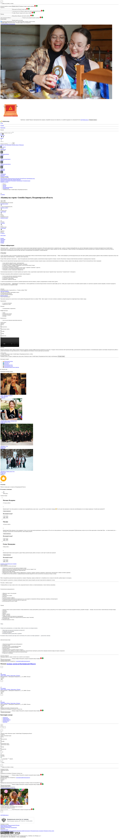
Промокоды (46, 830)
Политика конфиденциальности (24, 830)
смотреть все (3, 149)
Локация (2, 241)
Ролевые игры (6, 720)
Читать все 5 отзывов (11, 563)
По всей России (23, 178)
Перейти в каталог (4, 176)
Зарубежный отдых (31, 178)
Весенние (6, 826)
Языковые (2, 180)
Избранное (21, 144)
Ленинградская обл (11, 178)
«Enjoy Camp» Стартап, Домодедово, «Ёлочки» (10, 689)
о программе (3, 211)
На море (17, 178)
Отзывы (2, 144)
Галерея (2, 238)
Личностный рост (7, 719)
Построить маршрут (4, 291)
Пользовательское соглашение (37, 830)
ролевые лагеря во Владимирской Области (21, 664)
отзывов (2, 194)
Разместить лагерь (4, 829)
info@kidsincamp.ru (85, 119)
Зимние (2, 826)
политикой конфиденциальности (8, 24)
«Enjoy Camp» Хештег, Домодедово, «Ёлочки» (10, 675)
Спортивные (7, 180)
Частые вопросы (8, 830)
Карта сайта (51, 830)
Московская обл (3, 178)
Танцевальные (19, 180)
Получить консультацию (5, 712)
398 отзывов (3, 674)
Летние (9, 826)
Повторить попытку (93, 119)
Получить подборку (4, 776)
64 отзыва (2, 702)
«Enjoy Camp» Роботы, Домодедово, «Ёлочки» (10, 703)
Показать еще (4, 369)
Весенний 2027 (9, 179)
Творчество (5, 717)
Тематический (6, 718)
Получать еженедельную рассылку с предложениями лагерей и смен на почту (18, 21)
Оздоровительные (26, 180)
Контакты (15, 830)
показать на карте (4, 207)
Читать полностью (6, 511)
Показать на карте (4, 203)
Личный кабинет (15, 144)
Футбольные (13, 180)
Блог (4, 830)
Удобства (2, 240)
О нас (5, 144)
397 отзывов (3, 688)
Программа (2, 239)
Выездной (5, 722)
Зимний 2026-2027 (17, 179)
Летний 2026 (3, 179)
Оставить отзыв (3, 563)
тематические (15, 283)
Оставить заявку (4, 22)
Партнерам (9, 144)
